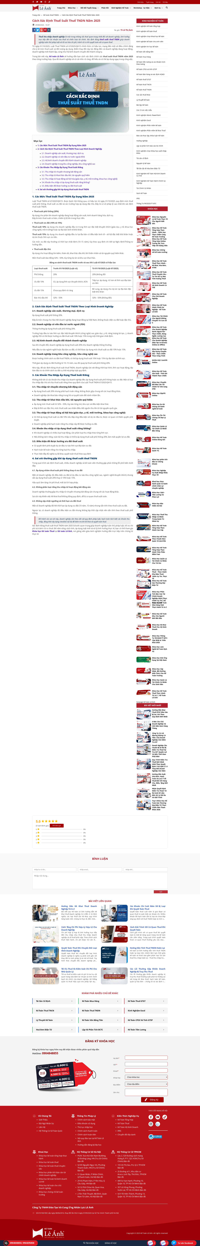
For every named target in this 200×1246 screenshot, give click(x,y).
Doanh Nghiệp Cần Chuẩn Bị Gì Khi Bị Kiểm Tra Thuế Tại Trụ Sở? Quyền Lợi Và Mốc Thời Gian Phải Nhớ (159, 751)
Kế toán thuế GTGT (143, 79)
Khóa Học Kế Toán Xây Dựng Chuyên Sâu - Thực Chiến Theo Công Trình (159, 352)
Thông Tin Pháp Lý (86, 1116)
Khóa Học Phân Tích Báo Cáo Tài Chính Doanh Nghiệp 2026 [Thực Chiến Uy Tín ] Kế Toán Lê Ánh (159, 597)
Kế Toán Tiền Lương (137, 1029)
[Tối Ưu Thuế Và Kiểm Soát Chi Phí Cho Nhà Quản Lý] (45, 984)
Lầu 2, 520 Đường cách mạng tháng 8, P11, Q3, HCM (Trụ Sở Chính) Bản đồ (131, 1158)
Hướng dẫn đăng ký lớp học (90, 1145)
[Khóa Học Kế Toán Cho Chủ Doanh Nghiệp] (143, 297)
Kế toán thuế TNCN (143, 84)
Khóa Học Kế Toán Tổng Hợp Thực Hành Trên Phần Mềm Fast (159, 551)
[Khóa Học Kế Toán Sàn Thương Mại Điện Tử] (143, 584)
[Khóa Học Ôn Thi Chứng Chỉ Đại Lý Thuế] (143, 417)
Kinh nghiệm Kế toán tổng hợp (148, 26)
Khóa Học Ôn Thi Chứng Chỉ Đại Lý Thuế (159, 417)
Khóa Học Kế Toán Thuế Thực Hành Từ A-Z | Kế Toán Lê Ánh (159, 694)
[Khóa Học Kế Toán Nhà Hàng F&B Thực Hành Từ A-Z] (143, 604)
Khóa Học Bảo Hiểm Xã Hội (157, 504)
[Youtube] (41, 2)
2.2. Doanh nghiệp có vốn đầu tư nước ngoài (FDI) (63, 157)
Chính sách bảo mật (86, 1119)
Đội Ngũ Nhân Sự (46, 1123)
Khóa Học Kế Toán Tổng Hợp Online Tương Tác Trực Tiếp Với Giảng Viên (159, 242)
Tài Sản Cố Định (43, 1001)
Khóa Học (72, 8)
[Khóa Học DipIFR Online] (143, 395)
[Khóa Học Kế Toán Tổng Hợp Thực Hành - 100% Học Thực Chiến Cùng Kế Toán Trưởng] (143, 231)
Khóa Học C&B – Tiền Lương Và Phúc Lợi (158, 494)
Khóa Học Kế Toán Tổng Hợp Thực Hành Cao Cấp (159, 527)
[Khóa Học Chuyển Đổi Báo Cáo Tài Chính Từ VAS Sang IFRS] (143, 384)
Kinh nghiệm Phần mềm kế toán (148, 125)
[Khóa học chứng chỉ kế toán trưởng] (143, 253)
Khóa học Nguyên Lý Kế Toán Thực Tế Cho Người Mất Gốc (160, 220)
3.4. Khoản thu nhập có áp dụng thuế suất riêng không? (66, 182)
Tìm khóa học (92, 1243)
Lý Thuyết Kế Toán (44, 1020)
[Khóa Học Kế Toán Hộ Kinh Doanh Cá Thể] (143, 286)
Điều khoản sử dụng (86, 1123)
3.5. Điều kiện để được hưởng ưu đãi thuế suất (62, 186)
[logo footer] (48, 1238)
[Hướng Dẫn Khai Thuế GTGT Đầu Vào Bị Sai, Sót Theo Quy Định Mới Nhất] (143, 714)
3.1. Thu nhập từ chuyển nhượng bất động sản (62, 171)
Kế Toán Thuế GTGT (136, 1001)
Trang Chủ (61, 8)
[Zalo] (157, 1124)
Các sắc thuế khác (143, 95)
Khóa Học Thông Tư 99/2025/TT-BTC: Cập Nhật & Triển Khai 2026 (160, 639)
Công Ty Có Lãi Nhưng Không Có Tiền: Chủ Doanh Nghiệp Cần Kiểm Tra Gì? (159, 737)
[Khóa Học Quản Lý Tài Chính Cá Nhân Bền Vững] (143, 428)
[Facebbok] (150, 1117)
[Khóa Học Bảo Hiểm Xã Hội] (143, 505)
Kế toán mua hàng (143, 57)
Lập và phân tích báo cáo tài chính (149, 146)
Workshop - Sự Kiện (142, 8)
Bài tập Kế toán (142, 105)
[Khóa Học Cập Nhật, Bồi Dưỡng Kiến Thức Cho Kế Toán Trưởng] (143, 670)
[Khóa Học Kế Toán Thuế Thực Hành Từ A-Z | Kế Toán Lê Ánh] (143, 692)
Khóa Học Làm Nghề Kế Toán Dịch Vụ (159, 649)
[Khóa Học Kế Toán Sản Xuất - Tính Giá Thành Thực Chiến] (143, 374)
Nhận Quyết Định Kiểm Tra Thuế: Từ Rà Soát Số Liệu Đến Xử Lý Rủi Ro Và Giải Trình (159, 792)
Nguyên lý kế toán (143, 163)
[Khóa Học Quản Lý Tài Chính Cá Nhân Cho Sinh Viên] (143, 682)
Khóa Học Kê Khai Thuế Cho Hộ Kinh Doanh (159, 627)
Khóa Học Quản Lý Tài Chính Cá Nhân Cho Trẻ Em (159, 561)
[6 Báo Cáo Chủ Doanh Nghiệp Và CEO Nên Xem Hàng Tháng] (143, 725)
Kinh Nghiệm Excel (136, 1010)
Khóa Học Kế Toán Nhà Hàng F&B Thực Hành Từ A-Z (159, 605)
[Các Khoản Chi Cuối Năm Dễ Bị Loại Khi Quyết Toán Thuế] (114, 921)
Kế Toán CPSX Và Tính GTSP (140, 1020)
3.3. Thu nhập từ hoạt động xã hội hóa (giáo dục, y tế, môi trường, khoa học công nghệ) (79, 179)
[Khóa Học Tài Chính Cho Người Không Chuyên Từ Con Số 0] (143, 319)
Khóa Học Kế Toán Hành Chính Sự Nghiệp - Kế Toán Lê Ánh (159, 308)
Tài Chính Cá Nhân (143, 188)
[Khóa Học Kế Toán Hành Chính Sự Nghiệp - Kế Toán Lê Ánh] (143, 308)
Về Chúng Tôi (45, 1116)
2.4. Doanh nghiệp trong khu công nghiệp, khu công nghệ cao (68, 164)
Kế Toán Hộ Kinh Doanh (128, 1127)
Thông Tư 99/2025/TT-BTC (146, 203)
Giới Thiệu (43, 1119)
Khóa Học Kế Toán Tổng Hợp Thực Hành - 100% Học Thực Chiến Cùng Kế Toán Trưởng (159, 232)
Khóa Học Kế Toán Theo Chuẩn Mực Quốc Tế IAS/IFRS (159, 538)
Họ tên (116, 1058)
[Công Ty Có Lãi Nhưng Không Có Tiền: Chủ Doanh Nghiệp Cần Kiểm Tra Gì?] (143, 737)
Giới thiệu (141, 2)
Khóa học (116, 1078)
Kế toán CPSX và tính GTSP (146, 69)
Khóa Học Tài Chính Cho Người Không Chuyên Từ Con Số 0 (160, 319)
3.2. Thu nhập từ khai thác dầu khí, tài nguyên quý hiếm (66, 175)
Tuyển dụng (149, 2)
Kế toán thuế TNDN (144, 90)
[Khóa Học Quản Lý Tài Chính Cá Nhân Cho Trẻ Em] (143, 560)
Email (116, 1071)
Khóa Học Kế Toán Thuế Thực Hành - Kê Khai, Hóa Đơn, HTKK (159, 264)
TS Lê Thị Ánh (126, 30)
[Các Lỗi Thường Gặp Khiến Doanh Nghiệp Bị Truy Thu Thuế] (114, 984)
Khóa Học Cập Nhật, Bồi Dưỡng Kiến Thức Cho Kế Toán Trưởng (159, 672)
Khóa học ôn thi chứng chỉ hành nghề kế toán (158, 406)
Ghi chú (116, 1092)
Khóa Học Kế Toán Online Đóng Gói (159, 438)
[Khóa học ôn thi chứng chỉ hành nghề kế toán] (143, 406)
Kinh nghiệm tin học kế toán (147, 46)
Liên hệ (158, 2)
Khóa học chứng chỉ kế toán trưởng (159, 251)
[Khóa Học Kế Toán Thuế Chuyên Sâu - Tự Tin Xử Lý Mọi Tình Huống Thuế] (143, 275)
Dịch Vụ (158, 8)
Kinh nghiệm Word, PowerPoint (148, 115)
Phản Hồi (105, 8)
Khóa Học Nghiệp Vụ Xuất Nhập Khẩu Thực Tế (160, 472)
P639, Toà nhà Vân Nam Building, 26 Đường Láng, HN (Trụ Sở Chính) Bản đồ (92, 1158)
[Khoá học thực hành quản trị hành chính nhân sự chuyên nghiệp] (143, 483)
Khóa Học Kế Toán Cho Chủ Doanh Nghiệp (159, 296)
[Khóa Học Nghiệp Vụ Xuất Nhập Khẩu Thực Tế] (143, 472)
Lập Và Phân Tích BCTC (92, 1029)
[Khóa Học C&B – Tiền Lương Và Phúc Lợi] (143, 494)
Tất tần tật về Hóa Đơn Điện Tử (148, 168)
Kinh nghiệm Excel (143, 120)
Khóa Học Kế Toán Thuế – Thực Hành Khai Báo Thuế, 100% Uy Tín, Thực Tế (159, 574)
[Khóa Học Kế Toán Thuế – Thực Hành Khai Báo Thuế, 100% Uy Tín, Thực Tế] (143, 573)
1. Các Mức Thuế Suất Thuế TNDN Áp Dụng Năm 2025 (62, 145)
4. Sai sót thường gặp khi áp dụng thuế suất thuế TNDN (63, 189)
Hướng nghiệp (142, 141)
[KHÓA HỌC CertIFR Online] (143, 362)
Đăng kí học (111, 1243)
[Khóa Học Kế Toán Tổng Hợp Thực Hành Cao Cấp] (143, 527)
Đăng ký (154, 1099)
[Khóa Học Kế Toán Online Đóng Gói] (143, 439)
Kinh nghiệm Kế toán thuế (146, 31)
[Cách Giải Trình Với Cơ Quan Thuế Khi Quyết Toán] (114, 942)
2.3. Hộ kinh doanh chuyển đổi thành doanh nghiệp (64, 160)
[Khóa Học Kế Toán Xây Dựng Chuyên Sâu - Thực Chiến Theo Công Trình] (143, 352)
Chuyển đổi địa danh (127, 1134)
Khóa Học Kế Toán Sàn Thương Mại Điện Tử (159, 583)
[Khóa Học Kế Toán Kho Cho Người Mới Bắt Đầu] (143, 615)
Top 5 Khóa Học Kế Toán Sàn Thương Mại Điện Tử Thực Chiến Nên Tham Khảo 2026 (159, 805)
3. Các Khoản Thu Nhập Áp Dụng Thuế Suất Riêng (60, 167)
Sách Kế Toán (141, 193)
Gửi (160, 892)
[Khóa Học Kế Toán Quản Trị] (143, 450)
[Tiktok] (164, 1117)
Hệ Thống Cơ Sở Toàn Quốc (50, 1131)
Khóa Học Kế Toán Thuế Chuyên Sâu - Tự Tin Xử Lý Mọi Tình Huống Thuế (159, 275)
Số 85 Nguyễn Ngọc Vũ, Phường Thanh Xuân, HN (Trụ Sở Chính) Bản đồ (91, 1168)
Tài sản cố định (142, 158)
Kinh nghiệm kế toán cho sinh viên (149, 41)
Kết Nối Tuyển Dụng (89, 8)
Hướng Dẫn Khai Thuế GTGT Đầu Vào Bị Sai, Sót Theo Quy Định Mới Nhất (160, 713)
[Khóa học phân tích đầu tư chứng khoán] (143, 462)
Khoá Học (43, 1151)
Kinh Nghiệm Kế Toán (120, 8)
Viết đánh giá (57, 826)
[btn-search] (167, 8)
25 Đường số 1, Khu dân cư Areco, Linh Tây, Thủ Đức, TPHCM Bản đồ (132, 1174)
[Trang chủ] (41, 8)
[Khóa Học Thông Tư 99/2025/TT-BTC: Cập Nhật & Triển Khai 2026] (143, 637)
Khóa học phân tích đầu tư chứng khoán (159, 461)
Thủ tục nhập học (85, 1127)
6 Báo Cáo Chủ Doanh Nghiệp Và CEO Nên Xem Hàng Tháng (160, 724)
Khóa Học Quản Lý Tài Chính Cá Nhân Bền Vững (159, 428)
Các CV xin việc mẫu (144, 110)
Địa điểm (116, 1085)
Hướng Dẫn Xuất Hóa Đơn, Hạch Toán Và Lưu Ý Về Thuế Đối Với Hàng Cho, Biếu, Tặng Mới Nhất (160, 779)
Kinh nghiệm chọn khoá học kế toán (150, 36)
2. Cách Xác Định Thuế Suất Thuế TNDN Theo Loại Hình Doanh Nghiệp (70, 149)
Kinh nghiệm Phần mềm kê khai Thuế (151, 130)
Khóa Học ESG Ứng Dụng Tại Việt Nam (159, 659)
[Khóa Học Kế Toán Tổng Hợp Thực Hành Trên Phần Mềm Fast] (143, 549)
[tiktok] (49, 2)
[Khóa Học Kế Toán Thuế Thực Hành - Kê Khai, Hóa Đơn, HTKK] (143, 264)
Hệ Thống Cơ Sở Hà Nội (89, 1151)
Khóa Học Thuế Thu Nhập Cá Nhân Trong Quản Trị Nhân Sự (160, 517)
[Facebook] (33, 2)
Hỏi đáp (165, 2)
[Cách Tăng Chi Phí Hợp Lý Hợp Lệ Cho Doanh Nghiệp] (45, 942)
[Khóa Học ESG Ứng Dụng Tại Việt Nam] (143, 659)
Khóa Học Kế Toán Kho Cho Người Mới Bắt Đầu (159, 616)
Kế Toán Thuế (123, 1123)
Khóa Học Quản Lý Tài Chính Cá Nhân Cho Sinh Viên (159, 682)
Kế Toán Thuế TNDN (91, 1010)
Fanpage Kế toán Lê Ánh (145, 702)
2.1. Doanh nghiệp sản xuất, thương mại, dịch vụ (63, 153)
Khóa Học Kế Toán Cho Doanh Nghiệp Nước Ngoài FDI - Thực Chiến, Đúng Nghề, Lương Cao (159, 331)
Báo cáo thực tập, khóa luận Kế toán (150, 136)
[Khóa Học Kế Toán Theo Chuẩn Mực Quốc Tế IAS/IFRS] (143, 538)
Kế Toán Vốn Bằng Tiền (92, 1020)
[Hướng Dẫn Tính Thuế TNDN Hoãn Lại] (114, 963)
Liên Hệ (42, 1127)
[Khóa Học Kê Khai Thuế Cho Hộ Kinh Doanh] (143, 626)
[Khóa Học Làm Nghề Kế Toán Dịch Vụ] (143, 648)
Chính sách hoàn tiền (87, 1134)
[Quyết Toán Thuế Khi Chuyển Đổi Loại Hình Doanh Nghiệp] (45, 963)
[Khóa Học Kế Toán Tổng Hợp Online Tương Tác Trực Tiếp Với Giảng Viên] (143, 242)
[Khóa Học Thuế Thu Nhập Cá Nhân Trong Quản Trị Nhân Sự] (143, 516)
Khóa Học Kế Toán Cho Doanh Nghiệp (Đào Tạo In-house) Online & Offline (159, 341)
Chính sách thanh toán (87, 1131)
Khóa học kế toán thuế (48, 1162)
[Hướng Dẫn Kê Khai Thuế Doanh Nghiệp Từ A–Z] (45, 921)
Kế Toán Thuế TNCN (45, 1010)
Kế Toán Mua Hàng (90, 1001)
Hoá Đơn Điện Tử (44, 1029)
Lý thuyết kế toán (143, 100)
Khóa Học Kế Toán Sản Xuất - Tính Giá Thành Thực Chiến (159, 373)
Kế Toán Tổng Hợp (125, 1119)
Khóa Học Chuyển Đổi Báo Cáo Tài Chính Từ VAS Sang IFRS (159, 385)
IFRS (138, 198)
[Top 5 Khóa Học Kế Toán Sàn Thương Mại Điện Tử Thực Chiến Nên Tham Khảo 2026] (143, 805)
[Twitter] (37, 2)
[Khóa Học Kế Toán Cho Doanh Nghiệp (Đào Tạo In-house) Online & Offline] (143, 340)
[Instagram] (45, 2)
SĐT (115, 1065)
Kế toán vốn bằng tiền (144, 52)
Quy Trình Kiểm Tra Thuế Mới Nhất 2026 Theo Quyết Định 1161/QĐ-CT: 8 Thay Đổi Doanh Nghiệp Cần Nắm (159, 765)
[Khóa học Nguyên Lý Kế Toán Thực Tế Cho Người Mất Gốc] (143, 220)
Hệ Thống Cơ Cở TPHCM (129, 1151)
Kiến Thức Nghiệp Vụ (128, 1116)
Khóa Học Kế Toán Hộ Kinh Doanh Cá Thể (159, 285)
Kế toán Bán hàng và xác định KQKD (150, 74)
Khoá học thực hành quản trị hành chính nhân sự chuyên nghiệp (159, 484)
